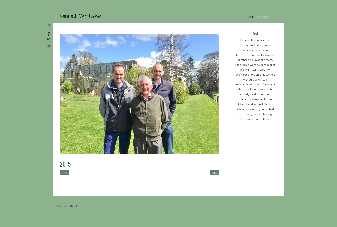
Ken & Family (263, 17)
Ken (251, 17)
